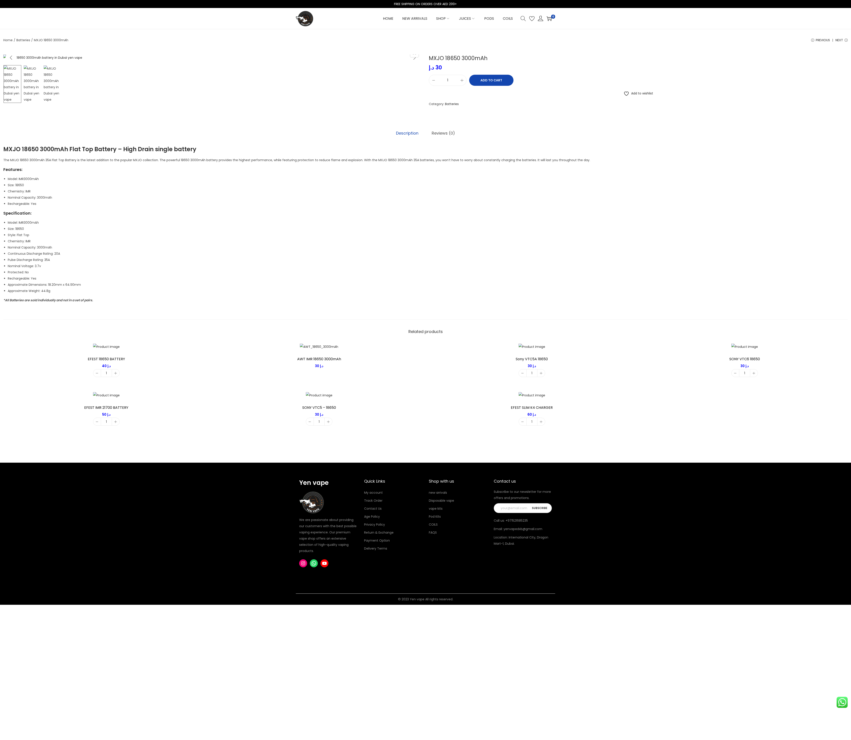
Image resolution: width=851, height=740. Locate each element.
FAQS (433, 532)
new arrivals (438, 492)
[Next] (414, 57)
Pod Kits (435, 516)
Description (407, 133)
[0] (549, 18)
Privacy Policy (374, 524)
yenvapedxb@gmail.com (523, 529)
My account (373, 492)
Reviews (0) (443, 133)
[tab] (407, 133)
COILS (433, 524)
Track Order (373, 500)
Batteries (23, 40)
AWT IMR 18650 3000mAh (319, 359)
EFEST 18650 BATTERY (106, 359)
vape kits (436, 508)
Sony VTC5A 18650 (532, 359)
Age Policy (372, 516)
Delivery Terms (375, 548)
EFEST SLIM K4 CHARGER (532, 407)
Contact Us (373, 508)
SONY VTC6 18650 (744, 359)
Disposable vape (441, 500)
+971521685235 (517, 520)
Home (8, 40)
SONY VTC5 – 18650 (319, 407)
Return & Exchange (379, 532)
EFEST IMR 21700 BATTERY (106, 407)
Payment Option (377, 540)
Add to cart (491, 80)
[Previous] (11, 57)
